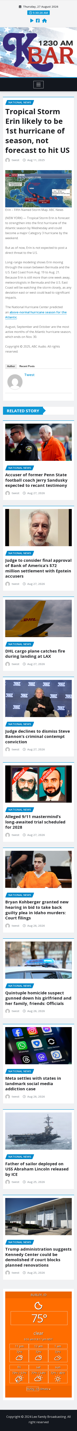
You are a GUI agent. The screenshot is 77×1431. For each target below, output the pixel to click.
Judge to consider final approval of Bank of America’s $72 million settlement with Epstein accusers (38, 568)
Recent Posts (27, 366)
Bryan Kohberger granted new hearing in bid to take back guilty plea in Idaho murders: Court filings (37, 910)
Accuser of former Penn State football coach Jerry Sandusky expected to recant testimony (36, 480)
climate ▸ (39, 1389)
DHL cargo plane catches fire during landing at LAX (35, 653)
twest (15, 160)
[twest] (14, 381)
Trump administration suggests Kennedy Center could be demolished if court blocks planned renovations (38, 1257)
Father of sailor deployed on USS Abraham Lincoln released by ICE (37, 1169)
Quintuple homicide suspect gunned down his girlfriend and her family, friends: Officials (38, 998)
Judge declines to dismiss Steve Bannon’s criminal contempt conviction (37, 736)
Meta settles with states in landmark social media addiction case (33, 1083)
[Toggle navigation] (38, 84)
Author (11, 366)
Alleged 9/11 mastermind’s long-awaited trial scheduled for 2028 (35, 822)
